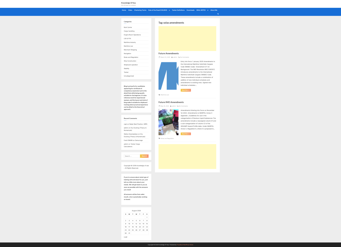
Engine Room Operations (132, 35)
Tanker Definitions (178, 10)
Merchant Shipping (130, 50)
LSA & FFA (127, 38)
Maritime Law (165, 95)
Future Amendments (169, 53)
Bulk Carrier (128, 27)
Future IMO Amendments (171, 102)
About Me (213, 10)
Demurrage (139, 140)
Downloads (190, 10)
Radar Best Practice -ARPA (138, 124)
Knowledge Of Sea (128, 3)
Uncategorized (129, 76)
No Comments (184, 57)
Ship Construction (130, 61)
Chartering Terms (140, 10)
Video (130, 10)
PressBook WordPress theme (185, 244)
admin (175, 57)
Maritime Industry (130, 42)
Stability (126, 68)
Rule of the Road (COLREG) (157, 10)
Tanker (126, 72)
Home (124, 10)
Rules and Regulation (167, 138)
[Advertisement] (187, 38)
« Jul (125, 237)
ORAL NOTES (201, 10)
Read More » (186, 90)
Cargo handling (129, 31)
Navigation (127, 53)
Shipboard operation (131, 65)
